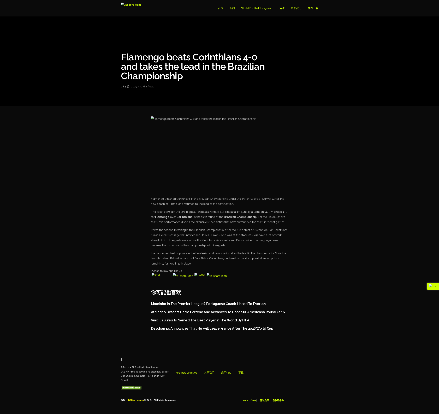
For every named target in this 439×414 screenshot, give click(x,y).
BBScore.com (136, 400)
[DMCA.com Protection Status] (131, 388)
